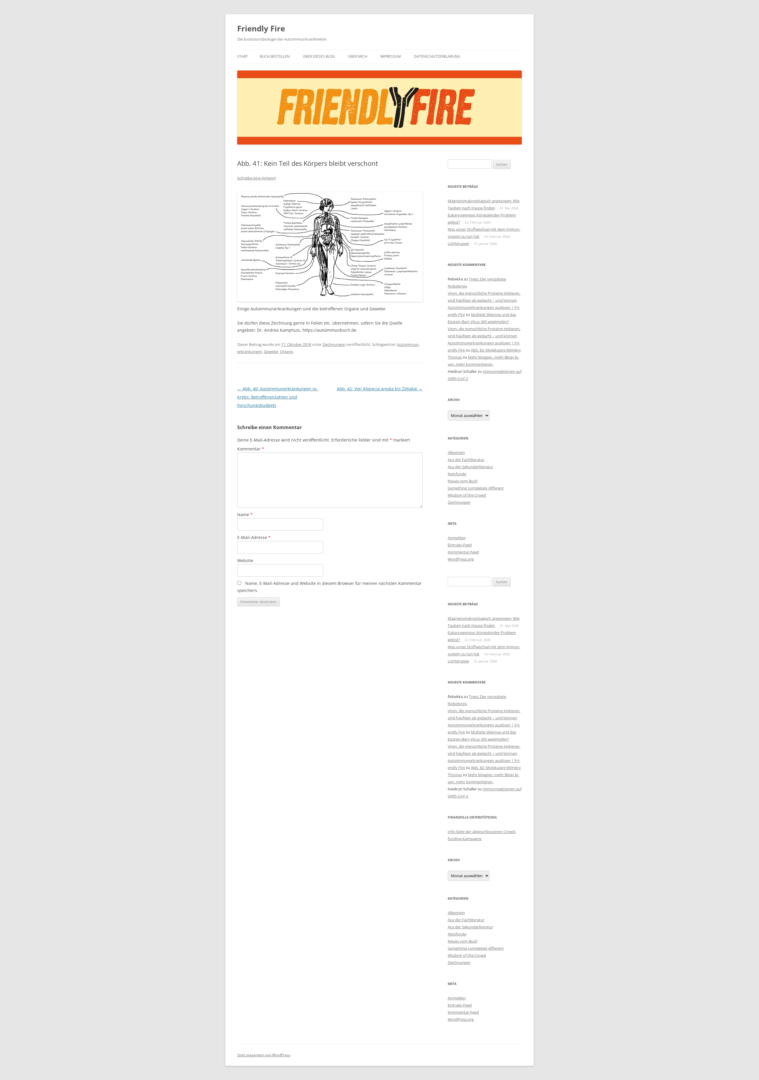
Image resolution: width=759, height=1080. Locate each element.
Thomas (455, 357)
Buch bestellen (275, 56)
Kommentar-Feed (463, 552)
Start (242, 56)
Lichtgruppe (458, 243)
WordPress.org (461, 559)
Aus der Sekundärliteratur (470, 466)
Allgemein (456, 452)
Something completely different (476, 488)
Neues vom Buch (463, 481)
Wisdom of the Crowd (467, 495)
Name (245, 514)
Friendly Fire (261, 28)
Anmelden (457, 537)
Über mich (357, 56)
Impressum (390, 56)
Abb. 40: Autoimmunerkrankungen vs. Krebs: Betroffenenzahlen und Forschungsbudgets (277, 397)
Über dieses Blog (319, 56)
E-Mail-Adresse (254, 537)
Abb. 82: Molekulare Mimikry (496, 350)
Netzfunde (457, 473)
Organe (286, 351)
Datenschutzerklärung (437, 56)
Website (245, 560)
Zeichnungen (334, 344)
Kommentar (250, 449)
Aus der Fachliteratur (466, 459)
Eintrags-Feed (460, 545)
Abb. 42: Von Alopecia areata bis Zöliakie (379, 388)
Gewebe (271, 351)
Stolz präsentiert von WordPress (263, 1054)
